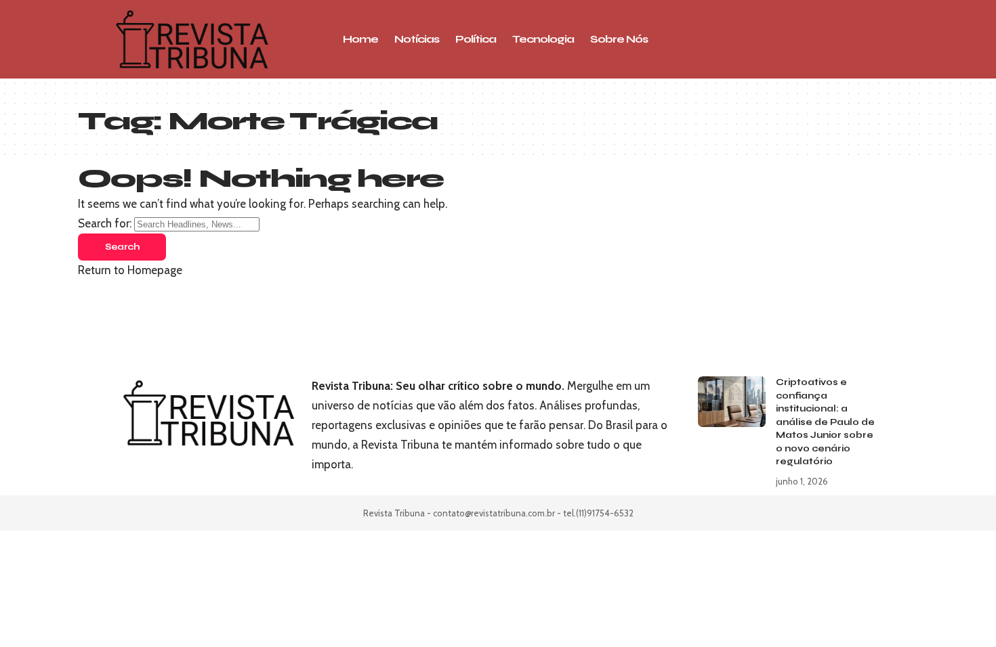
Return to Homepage (130, 270)
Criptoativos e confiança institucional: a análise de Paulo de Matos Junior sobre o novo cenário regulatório (825, 422)
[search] (826, 39)
